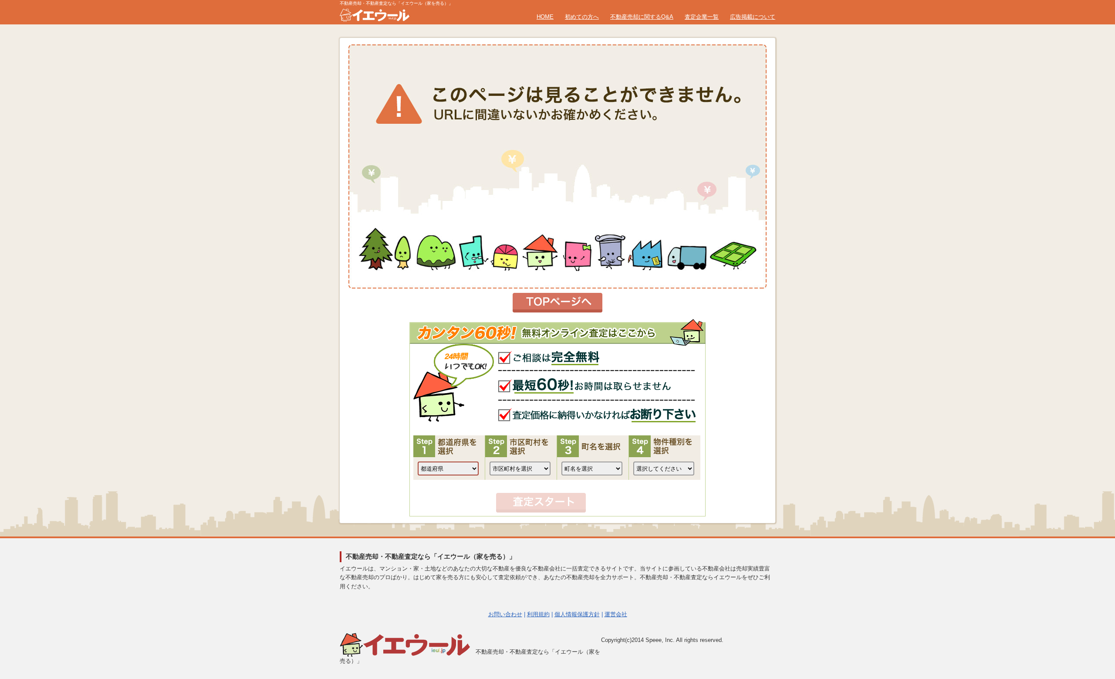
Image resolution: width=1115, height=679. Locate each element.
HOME (545, 17)
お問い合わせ (505, 614)
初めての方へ (582, 17)
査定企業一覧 (702, 17)
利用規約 (538, 614)
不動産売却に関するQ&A (641, 17)
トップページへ (557, 302)
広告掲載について (752, 17)
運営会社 (616, 614)
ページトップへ (1087, 584)
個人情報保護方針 (577, 614)
